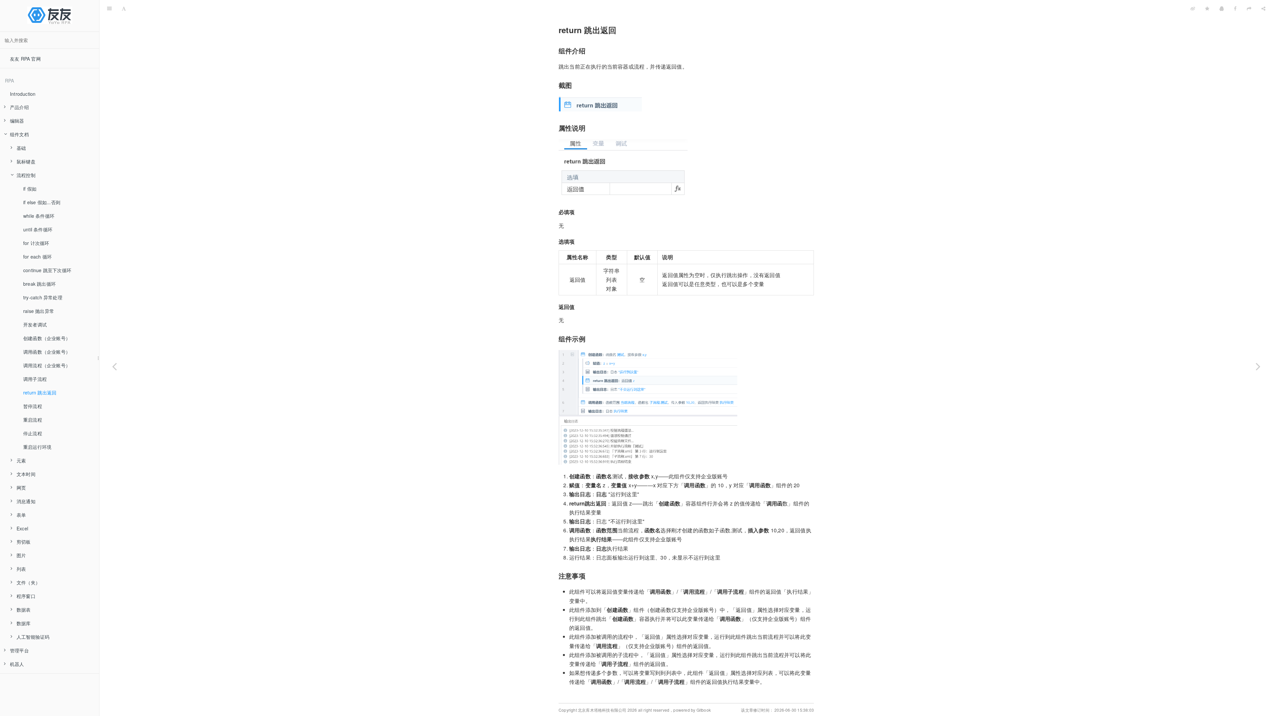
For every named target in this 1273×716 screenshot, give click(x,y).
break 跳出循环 (39, 283)
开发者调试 (35, 324)
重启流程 (32, 419)
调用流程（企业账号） (46, 365)
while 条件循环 (38, 215)
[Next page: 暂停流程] (1258, 366)
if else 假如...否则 (41, 202)
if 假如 (29, 188)
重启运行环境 (37, 447)
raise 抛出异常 (38, 311)
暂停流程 (32, 406)
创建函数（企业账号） (46, 338)
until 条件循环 (37, 229)
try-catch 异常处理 (42, 297)
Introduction (22, 93)
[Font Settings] (124, 8)
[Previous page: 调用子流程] (114, 366)
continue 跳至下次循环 (47, 270)
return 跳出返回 (39, 392)
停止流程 (32, 433)
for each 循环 (37, 256)
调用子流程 (35, 379)
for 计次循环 (36, 243)
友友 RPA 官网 (25, 58)
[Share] (1263, 8)
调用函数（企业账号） (46, 351)
